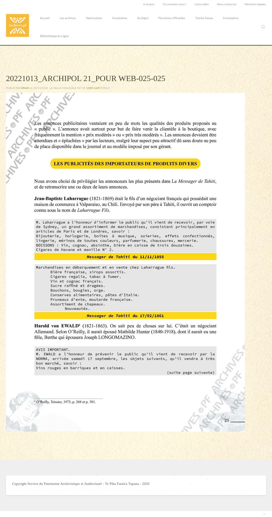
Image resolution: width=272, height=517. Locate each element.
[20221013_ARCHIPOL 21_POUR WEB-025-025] (125, 261)
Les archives (68, 18)
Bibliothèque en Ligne (54, 36)
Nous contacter (227, 4)
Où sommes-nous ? (175, 4)
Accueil (45, 18)
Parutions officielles (171, 18)
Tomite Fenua (204, 18)
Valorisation (94, 18)
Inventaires (119, 18)
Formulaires (231, 18)
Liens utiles (202, 4)
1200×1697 (93, 87)
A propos (149, 4)
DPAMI (25, 87)
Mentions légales (255, 4)
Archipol (142, 18)
